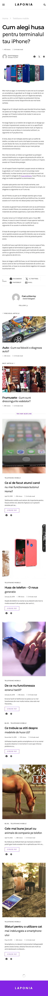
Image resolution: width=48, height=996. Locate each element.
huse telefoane (26, 176)
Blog (7, 723)
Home (5, 18)
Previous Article (11, 313)
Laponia (24, 4)
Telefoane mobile (21, 18)
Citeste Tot (12, 510)
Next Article (8, 363)
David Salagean (13, 55)
